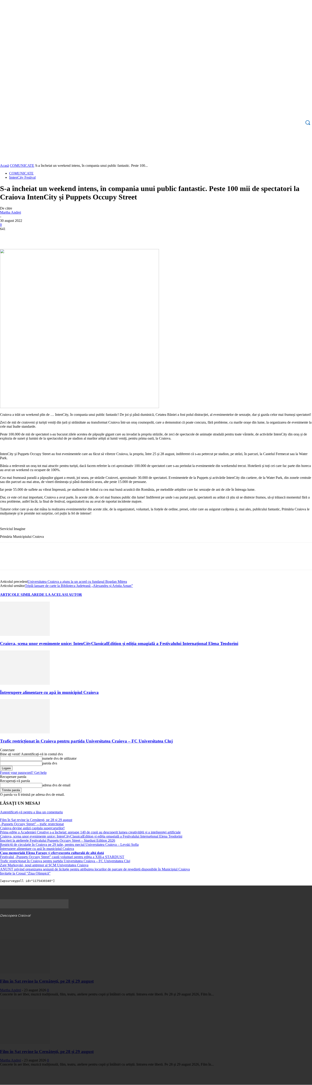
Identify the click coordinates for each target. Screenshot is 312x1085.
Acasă (4, 165)
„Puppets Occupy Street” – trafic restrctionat (32, 824)
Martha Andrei (10, 212)
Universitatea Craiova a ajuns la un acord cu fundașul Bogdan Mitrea (77, 582)
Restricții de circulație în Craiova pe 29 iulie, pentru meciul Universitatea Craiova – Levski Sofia (69, 844)
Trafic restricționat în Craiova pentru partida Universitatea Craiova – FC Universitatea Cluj (86, 741)
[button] (307, 122)
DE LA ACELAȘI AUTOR (60, 595)
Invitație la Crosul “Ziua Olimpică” (25, 873)
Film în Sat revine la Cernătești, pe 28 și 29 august (36, 820)
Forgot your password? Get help (23, 773)
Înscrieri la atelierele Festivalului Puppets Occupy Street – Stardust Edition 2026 (57, 840)
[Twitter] (24, 235)
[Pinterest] (40, 235)
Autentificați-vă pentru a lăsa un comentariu (31, 812)
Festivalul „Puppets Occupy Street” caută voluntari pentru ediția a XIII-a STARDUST (62, 857)
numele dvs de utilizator (59, 758)
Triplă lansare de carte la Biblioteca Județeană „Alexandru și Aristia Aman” (79, 586)
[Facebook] (7, 235)
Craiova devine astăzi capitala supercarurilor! (32, 828)
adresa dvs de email (56, 785)
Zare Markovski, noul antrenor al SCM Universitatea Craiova (44, 865)
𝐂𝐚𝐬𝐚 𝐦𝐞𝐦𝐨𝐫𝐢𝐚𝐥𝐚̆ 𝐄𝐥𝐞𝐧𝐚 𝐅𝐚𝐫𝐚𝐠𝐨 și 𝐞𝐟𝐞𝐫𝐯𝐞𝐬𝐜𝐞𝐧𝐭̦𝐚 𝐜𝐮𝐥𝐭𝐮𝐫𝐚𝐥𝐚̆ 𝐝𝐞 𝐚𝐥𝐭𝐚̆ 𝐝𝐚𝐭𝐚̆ (52, 853)
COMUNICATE (22, 165)
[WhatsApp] (56, 235)
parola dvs (49, 763)
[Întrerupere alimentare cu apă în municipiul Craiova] (25, 683)
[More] (73, 236)
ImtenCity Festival (22, 177)
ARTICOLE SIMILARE (19, 595)
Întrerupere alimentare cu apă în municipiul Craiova (49, 692)
